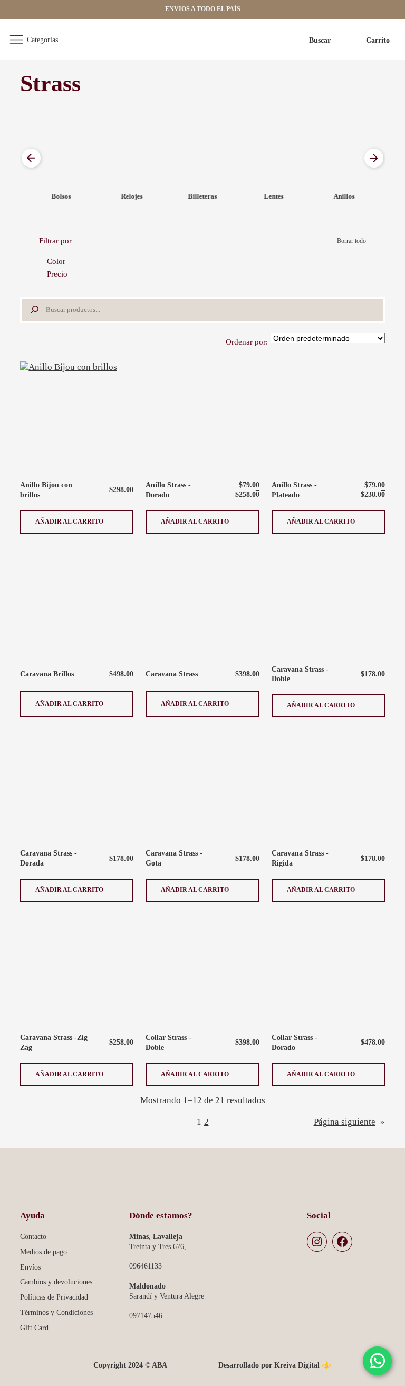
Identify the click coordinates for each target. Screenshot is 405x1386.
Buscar (320, 40)
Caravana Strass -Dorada (48, 858)
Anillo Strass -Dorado (168, 489)
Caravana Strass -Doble (300, 674)
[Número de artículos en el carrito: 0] (370, 40)
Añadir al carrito (69, 525)
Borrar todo (351, 240)
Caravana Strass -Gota (174, 858)
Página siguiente (349, 1122)
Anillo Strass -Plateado (294, 489)
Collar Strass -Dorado (294, 1042)
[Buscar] (33, 310)
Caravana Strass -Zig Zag (54, 1042)
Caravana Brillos (47, 674)
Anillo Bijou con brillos (46, 489)
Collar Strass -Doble (168, 1042)
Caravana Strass (172, 674)
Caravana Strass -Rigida (300, 858)
